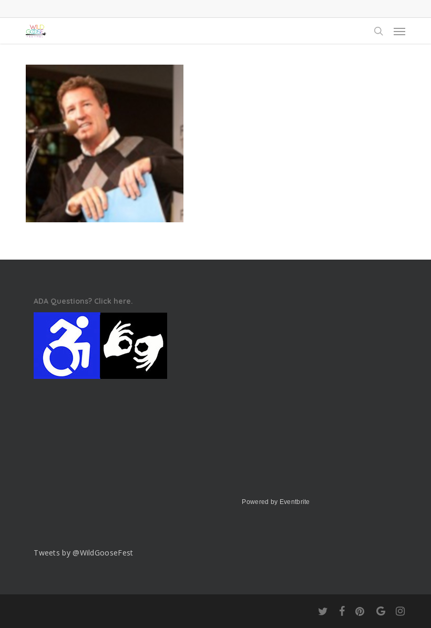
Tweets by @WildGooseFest (83, 553)
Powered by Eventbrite (276, 502)
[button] (399, 31)
